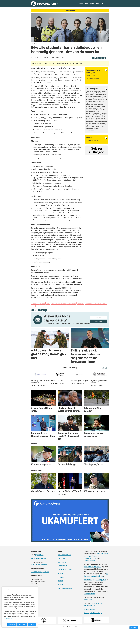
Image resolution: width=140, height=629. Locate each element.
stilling (42, 303)
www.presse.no (89, 594)
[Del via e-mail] (101, 57)
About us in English (90, 609)
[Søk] (102, 3)
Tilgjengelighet (62, 566)
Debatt (87, 3)
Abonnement (62, 562)
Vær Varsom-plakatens (92, 567)
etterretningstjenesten (59, 303)
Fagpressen (88, 599)
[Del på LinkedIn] (98, 57)
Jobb (97, 3)
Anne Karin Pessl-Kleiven (39, 564)
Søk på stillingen (96, 150)
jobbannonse (72, 303)
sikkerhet (80, 303)
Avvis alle (31, 624)
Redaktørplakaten (90, 561)
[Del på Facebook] (92, 57)
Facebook (61, 573)
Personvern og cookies (65, 569)
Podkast (92, 3)
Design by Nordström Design (93, 613)
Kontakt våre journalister (39, 558)
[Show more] (106, 70)
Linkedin (60, 581)
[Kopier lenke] (104, 58)
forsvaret (35, 303)
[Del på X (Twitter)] (95, 57)
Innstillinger (133, 627)
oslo (33, 306)
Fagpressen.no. (8, 618)
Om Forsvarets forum (64, 555)
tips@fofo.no (39, 555)
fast (48, 303)
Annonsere (61, 558)
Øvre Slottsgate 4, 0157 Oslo (40, 572)
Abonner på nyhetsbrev (65, 588)
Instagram (61, 577)
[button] (103, 368)
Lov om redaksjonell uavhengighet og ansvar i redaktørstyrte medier (96, 556)
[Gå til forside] (44, 3)
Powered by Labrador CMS (70, 627)
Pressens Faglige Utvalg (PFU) (95, 580)
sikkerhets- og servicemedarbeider (96, 303)
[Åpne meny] (107, 4)
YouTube (60, 584)
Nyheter (81, 3)
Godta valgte (22, 624)
